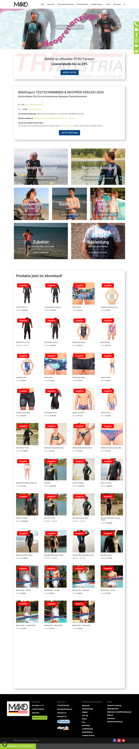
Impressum (111, 718)
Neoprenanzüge (69, 27)
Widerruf (110, 715)
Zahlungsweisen (112, 708)
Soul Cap (85, 715)
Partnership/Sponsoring (65, 4)
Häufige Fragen (96, 4)
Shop (42, 4)
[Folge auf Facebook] (114, 740)
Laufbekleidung (87, 729)
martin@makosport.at (64, 709)
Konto (108, 4)
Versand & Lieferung (114, 705)
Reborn (84, 719)
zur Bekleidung (98, 252)
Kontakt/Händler (82, 4)
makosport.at (61, 713)
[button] (5, 744)
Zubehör (85, 712)
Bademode (85, 705)
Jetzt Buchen (69, 132)
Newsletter (39, 717)
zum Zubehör (41, 252)
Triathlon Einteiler (88, 735)
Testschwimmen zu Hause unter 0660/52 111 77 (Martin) (54, 118)
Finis (83, 722)
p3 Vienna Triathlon (35, 109)
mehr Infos (69, 72)
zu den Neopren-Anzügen (41, 178)
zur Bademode (31, 214)
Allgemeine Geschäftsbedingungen (119, 712)
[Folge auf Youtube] (123, 740)
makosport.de (62, 716)
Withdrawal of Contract (18, 746)
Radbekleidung (87, 732)
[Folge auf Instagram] (119, 740)
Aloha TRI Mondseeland (33, 105)
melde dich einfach (67, 126)
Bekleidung (86, 725)
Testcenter (51, 4)
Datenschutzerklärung (114, 721)
